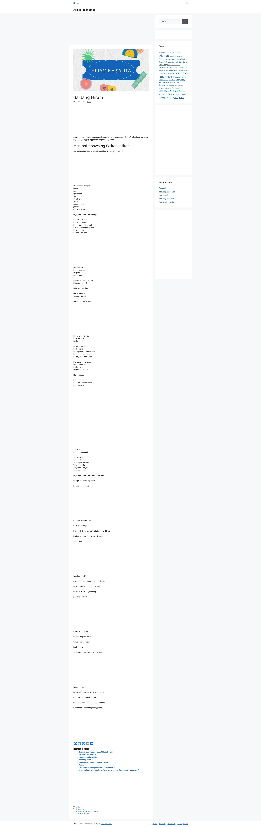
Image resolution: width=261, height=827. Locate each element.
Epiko (178, 62)
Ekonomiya (163, 59)
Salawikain (176, 88)
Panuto (177, 82)
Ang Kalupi (163, 195)
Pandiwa (172, 80)
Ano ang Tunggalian (167, 192)
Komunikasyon (168, 70)
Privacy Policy (183, 824)
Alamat (164, 55)
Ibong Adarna (173, 67)
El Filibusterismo (174, 59)
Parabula (163, 85)
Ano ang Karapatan (167, 202)
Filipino (76, 3)
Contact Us (171, 824)
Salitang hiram (80, 809)
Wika (181, 97)
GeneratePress (106, 824)
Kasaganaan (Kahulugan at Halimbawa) (96, 752)
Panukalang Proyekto (88, 757)
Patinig (170, 85)
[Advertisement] (111, 29)
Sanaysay (163, 91)
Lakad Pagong (178, 70)
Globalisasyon (163, 67)
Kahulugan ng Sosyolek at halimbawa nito (96, 768)
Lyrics (165, 73)
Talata (184, 94)
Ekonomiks (180, 56)
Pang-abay (180, 80)
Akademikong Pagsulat (174, 52)
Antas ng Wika (85, 760)
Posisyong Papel (165, 88)
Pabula (170, 76)
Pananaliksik (163, 80)
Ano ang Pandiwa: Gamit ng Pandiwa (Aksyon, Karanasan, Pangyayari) (109, 770)
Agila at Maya (162, 52)
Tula (176, 97)
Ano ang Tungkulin (166, 199)
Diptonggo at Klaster (87, 754)
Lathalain (184, 70)
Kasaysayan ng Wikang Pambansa (93, 762)
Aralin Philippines (84, 9)
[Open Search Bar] (187, 3)
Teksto (171, 98)
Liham (161, 73)
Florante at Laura (174, 65)
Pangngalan (163, 82)
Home (155, 824)
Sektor (170, 91)
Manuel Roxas (171, 73)
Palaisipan (184, 77)
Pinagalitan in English (83, 813)
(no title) (162, 188)
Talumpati (163, 97)
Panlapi (82, 765)
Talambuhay (175, 94)
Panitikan (171, 82)
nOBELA (162, 77)
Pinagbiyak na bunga (177, 85)
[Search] (185, 21)
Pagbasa (177, 77)
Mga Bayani (182, 73)
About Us (162, 824)
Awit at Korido (173, 56)
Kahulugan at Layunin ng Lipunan (87, 811)
